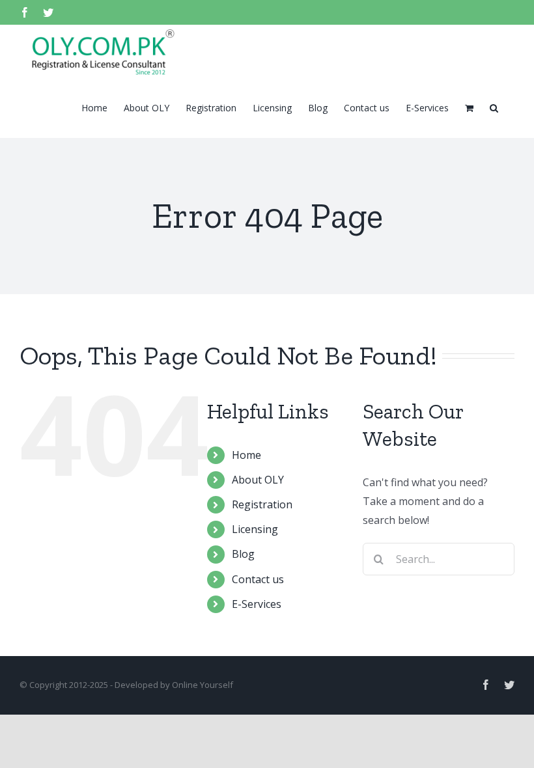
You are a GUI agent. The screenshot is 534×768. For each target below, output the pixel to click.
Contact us (258, 579)
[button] (494, 106)
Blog (243, 554)
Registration (262, 504)
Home (246, 455)
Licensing (255, 529)
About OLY (258, 480)
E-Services (256, 604)
